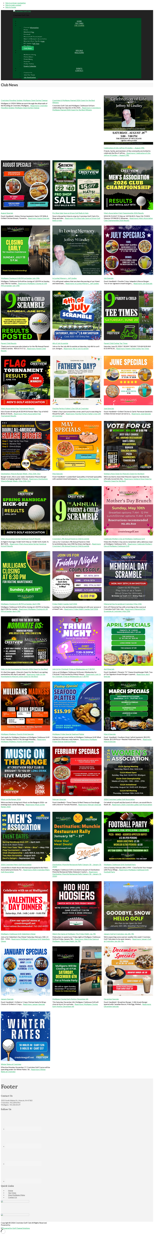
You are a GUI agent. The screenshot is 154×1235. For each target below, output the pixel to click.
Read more (24, 106)
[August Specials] (25, 185)
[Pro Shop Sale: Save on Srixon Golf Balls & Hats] (77, 185)
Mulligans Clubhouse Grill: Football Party (120, 864)
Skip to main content (13, 5)
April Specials (109, 669)
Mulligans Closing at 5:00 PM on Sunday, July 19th (20, 278)
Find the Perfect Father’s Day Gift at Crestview (70, 408)
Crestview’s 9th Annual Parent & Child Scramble (70, 539)
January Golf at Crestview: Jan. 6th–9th (119, 934)
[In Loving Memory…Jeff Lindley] (77, 250)
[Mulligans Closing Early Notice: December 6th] (77, 971)
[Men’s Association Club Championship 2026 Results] (128, 185)
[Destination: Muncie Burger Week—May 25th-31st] (25, 446)
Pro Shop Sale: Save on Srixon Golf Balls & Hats (70, 213)
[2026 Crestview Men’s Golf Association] (25, 837)
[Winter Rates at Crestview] (25, 1036)
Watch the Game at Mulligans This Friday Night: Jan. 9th (74, 934)
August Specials (7, 213)
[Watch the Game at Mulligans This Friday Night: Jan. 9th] (77, 906)
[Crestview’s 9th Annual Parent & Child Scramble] (77, 511)
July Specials (109, 278)
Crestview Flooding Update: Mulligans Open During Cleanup (24, 100)
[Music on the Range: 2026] (25, 771)
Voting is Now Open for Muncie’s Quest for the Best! (124, 474)
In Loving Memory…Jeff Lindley (64, 278)
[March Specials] (128, 706)
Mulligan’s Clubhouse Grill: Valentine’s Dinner (18, 934)
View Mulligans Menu (16, 1195)
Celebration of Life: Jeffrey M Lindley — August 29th (124, 148)
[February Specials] (77, 771)
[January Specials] (25, 971)
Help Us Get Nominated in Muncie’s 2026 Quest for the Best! (24, 669)
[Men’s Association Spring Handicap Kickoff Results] (25, 511)
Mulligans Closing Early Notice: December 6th (70, 999)
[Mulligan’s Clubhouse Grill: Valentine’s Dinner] (25, 906)
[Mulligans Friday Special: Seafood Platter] (77, 706)
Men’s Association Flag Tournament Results (17, 408)
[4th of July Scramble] (77, 315)
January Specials (7, 999)
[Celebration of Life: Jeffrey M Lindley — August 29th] (128, 120)
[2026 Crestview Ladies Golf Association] (128, 771)
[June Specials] (128, 381)
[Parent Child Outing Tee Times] (128, 315)
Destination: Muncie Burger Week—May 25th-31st (20, 474)
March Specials (110, 734)
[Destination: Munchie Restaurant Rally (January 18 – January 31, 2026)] (77, 837)
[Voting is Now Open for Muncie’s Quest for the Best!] (128, 446)
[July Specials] (128, 250)
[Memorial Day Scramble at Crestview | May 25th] (128, 576)
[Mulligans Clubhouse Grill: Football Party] (128, 837)
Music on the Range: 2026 (11, 799)
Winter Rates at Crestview (11, 1064)
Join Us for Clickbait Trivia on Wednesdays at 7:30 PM (73, 669)
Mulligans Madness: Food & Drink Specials (17, 734)
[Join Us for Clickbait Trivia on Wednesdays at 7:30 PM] (77, 641)
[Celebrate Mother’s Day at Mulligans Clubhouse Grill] (128, 511)
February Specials (59, 799)
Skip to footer (10, 7)
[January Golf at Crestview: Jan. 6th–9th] (128, 906)
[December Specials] (128, 971)
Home (10, 1190)
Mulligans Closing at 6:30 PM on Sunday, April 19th (20, 604)
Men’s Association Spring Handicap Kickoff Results (20, 539)
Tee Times (12, 1193)
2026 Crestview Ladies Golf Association (119, 799)
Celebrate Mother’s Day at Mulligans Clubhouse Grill (124, 539)
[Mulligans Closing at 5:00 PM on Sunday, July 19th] (25, 250)
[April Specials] (128, 641)
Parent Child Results (8, 343)
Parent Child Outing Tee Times (116, 343)
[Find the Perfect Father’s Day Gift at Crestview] (77, 381)
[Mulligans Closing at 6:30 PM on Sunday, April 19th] (25, 576)
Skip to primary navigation (15, 3)
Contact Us (12, 1197)
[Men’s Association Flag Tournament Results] (25, 381)
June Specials (109, 408)
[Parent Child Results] (25, 315)
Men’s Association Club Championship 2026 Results (124, 213)
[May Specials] (77, 446)
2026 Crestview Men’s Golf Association (16, 864)
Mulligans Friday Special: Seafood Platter (68, 734)
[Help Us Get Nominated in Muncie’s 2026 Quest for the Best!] (25, 641)
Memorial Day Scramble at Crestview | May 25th (123, 604)
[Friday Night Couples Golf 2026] (77, 576)
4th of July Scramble (60, 343)
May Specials (57, 474)
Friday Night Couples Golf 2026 (64, 604)
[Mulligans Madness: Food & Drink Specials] (25, 706)
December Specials (111, 999)
